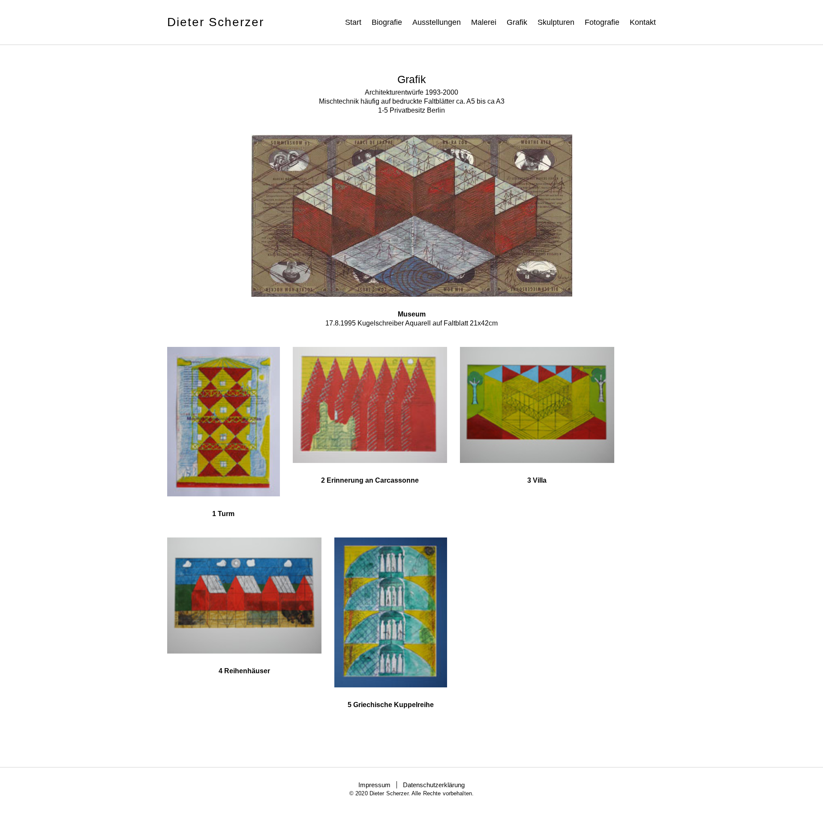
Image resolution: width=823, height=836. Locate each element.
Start (353, 22)
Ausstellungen (436, 22)
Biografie (387, 22)
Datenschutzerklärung (434, 784)
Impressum (374, 784)
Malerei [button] (483, 22)
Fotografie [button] (602, 22)
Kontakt (643, 22)
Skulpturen (556, 22)
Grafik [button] (517, 22)
